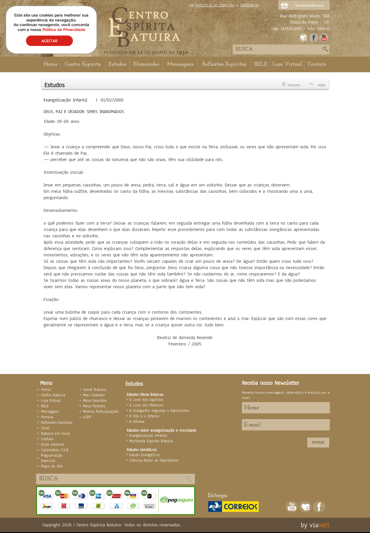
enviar (318, 442)
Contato (317, 64)
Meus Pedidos (94, 406)
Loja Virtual (287, 64)
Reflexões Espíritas (224, 64)
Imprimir (294, 85)
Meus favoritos (95, 400)
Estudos (117, 64)
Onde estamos (52, 444)
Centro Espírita (83, 64)
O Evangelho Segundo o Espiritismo (159, 410)
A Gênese (137, 421)
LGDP (87, 417)
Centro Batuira (53, 395)
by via (309, 525)
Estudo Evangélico (144, 455)
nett (324, 525)
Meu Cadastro (94, 395)
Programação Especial (51, 458)
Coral (45, 428)
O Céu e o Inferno (144, 416)
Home (50, 64)
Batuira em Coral (55, 433)
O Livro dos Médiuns (146, 405)
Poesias (47, 417)
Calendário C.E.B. (55, 450)
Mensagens (180, 64)
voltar (321, 85)
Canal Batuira (94, 389)
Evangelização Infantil (148, 435)
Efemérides (146, 64)
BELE (261, 64)
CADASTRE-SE (249, 5)
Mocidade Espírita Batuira (151, 441)
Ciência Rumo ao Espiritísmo (153, 460)
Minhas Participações (101, 411)
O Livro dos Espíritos (146, 399)
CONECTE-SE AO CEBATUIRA (214, 5)
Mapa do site (52, 466)
